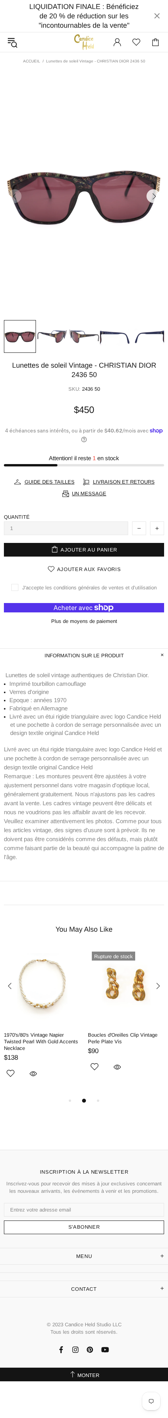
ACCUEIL (31, 61)
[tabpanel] (42, 1022)
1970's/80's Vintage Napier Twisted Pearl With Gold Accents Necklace (41, 1041)
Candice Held (84, 42)
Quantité (17, 517)
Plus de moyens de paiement (84, 621)
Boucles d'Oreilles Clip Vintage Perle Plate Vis (122, 1038)
